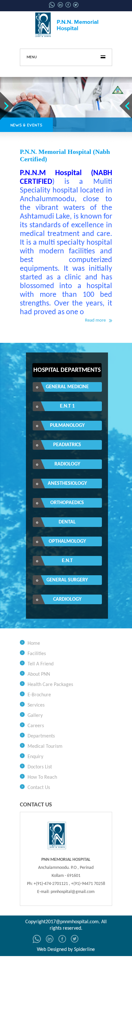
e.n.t (67, 560)
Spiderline (84, 949)
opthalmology (67, 541)
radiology (67, 464)
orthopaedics (67, 502)
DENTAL (67, 522)
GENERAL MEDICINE (67, 387)
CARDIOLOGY (67, 599)
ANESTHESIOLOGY (67, 483)
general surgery (67, 580)
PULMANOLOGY (67, 425)
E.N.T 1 (67, 406)
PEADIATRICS (67, 444)
